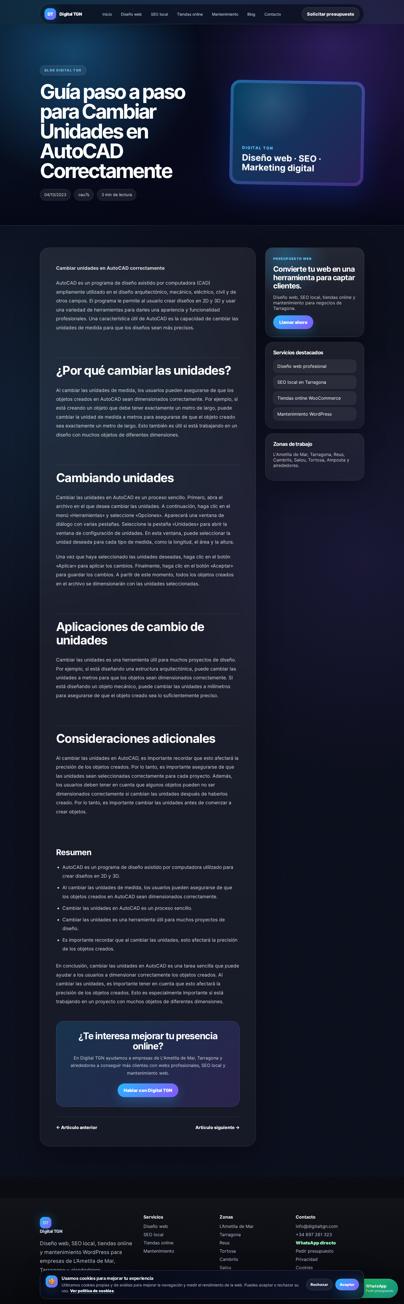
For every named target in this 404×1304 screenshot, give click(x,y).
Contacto (272, 14)
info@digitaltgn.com (317, 1226)
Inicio (107, 14)
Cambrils (229, 1259)
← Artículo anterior (76, 1127)
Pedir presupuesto (315, 1251)
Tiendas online (190, 14)
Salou (225, 1267)
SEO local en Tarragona (301, 382)
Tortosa (228, 1251)
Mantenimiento (225, 14)
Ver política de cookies (92, 1290)
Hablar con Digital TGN (148, 1090)
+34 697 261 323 (314, 1234)
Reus (224, 1242)
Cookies (304, 1267)
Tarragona (230, 1234)
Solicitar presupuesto (330, 14)
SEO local (159, 14)
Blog (251, 14)
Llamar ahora (293, 322)
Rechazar (319, 1284)
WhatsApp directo (316, 1242)
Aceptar (347, 1284)
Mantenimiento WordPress (304, 414)
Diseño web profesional (301, 366)
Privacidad (307, 1259)
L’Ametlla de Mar (237, 1226)
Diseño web (131, 14)
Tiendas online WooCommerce (309, 398)
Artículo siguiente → (217, 1127)
